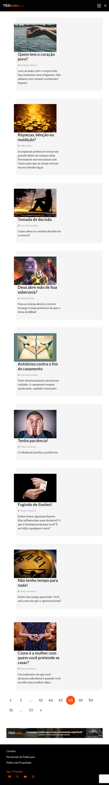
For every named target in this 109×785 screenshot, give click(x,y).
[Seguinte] (40, 710)
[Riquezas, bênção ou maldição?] (35, 118)
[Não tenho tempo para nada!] (35, 564)
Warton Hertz (27, 298)
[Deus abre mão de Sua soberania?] (35, 271)
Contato (11, 751)
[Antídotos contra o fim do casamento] (35, 347)
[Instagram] (33, 776)
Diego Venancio (28, 447)
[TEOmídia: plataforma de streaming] (54, 733)
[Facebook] (9, 776)
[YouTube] (25, 776)
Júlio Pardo (26, 146)
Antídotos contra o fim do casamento (38, 366)
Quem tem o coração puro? (36, 56)
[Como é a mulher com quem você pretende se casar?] (35, 636)
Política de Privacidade (18, 762)
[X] (17, 776)
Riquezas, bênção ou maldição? (36, 137)
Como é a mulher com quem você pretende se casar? (39, 658)
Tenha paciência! (33, 440)
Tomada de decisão (35, 219)
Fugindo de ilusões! (35, 504)
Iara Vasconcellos (29, 225)
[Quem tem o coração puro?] (35, 38)
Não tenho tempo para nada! (38, 583)
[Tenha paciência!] (35, 424)
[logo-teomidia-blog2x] (13, 6)
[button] (99, 6)
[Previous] (10, 700)
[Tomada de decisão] (35, 203)
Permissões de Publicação (20, 756)
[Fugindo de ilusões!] (35, 488)
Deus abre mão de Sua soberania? (37, 289)
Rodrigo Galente (29, 65)
